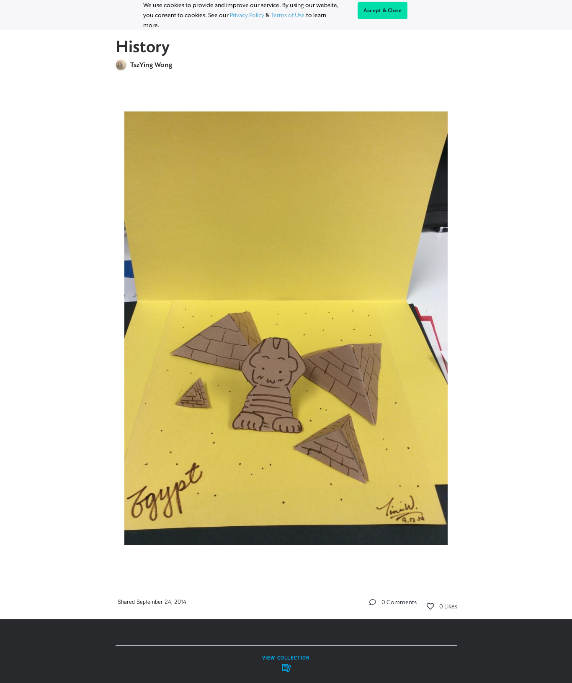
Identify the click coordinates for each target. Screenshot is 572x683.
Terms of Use (288, 15)
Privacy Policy (247, 15)
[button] (372, 602)
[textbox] (286, 324)
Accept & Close (382, 10)
